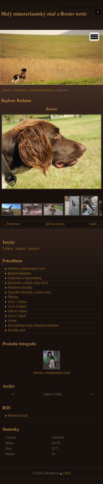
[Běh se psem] (72, 215)
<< (13, 394)
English (21, 248)
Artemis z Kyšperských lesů (26, 268)
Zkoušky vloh (17, 330)
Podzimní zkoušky (20, 287)
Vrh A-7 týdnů (17, 316)
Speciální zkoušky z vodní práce (29, 292)
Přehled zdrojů (18, 415)
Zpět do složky (55, 224)
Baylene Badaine (42, 90)
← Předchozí (11, 224)
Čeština (7, 248)
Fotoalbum (20, 90)
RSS (67, 473)
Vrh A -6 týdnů (17, 306)
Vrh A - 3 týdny (17, 302)
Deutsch (34, 248)
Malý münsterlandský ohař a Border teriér (44, 13)
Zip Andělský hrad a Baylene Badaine (33, 325)
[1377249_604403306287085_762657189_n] (32, 215)
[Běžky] (89, 215)
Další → (95, 224)
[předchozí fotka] (9, 151)
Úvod (6, 90)
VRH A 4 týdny (17, 311)
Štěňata (13, 297)
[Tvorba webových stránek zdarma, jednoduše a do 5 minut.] (61, 474)
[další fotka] (93, 151)
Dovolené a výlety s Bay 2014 (28, 283)
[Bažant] (53, 215)
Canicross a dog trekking (25, 278)
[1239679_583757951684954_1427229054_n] (11, 215)
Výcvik (12, 321)
